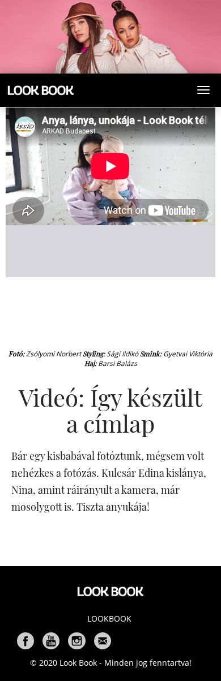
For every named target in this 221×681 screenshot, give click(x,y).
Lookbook (109, 618)
